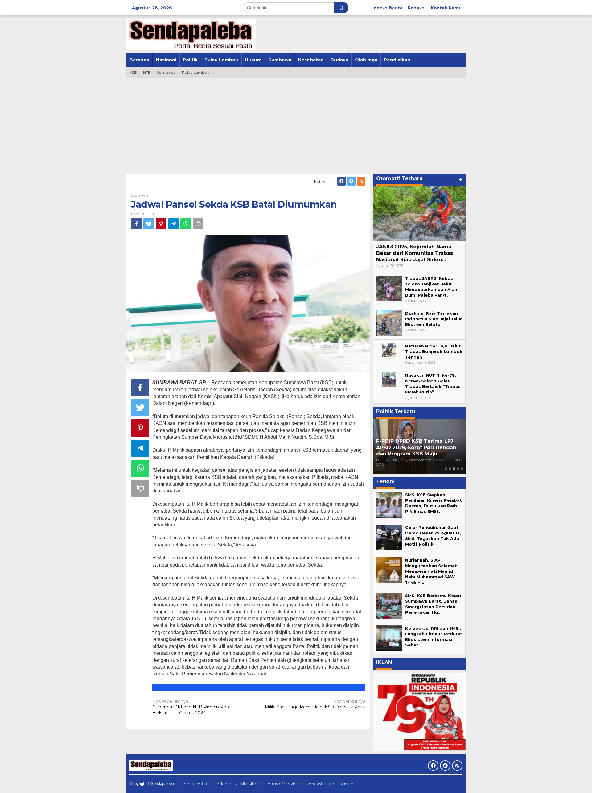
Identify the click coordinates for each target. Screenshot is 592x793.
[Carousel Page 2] (450, 468)
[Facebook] (341, 181)
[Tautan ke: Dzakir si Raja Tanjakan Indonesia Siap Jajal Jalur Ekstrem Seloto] (389, 323)
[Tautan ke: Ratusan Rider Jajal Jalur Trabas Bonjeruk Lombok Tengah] (389, 349)
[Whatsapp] (185, 223)
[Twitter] (351, 181)
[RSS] (361, 181)
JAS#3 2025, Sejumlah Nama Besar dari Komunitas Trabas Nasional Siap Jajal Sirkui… (414, 253)
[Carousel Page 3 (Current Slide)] (454, 468)
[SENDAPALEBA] (191, 34)
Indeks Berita (193, 783)
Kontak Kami (341, 783)
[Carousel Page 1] (446, 468)
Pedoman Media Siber (236, 783)
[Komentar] (198, 223)
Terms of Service (282, 783)
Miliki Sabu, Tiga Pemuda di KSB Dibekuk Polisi (315, 704)
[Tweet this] (148, 223)
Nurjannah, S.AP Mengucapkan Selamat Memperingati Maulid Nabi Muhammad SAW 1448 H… (431, 571)
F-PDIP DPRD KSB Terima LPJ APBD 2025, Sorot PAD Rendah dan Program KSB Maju (416, 447)
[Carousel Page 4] (458, 468)
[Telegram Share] (173, 223)
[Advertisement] (296, 124)
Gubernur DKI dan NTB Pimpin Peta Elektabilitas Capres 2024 (191, 707)
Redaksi (314, 783)
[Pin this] (161, 223)
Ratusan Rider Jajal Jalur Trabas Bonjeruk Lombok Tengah (433, 351)
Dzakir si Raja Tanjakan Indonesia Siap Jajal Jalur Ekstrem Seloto (433, 319)
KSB (152, 214)
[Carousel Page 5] (462, 468)
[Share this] (136, 223)
